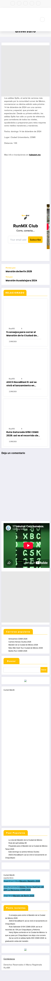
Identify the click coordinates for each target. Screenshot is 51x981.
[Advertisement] (25, 70)
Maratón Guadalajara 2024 (21, 280)
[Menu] (34, 19)
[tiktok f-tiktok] (38, 3)
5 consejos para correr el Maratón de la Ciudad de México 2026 (21, 333)
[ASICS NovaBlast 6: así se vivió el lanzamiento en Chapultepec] (25, 363)
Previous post (10, 268)
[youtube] (32, 3)
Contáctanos (9, 958)
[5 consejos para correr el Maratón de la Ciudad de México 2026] (25, 313)
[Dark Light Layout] (48, 19)
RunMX (12, 329)
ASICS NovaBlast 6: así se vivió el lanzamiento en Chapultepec (21, 383)
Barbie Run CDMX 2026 (17, 651)
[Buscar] (42, 19)
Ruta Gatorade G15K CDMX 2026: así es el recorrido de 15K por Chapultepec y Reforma (22, 433)
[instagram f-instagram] (25, 3)
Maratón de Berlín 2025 (19, 271)
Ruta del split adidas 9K (17, 843)
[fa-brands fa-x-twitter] (19, 3)
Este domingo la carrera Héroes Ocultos (23, 851)
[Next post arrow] (44, 280)
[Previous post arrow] (44, 270)
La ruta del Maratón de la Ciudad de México (25, 840)
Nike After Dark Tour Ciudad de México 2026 (25, 648)
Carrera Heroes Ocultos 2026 (19, 641)
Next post (9, 277)
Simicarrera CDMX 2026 (17, 638)
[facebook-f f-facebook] (13, 3)
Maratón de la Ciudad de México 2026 (23, 644)
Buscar (11, 661)
